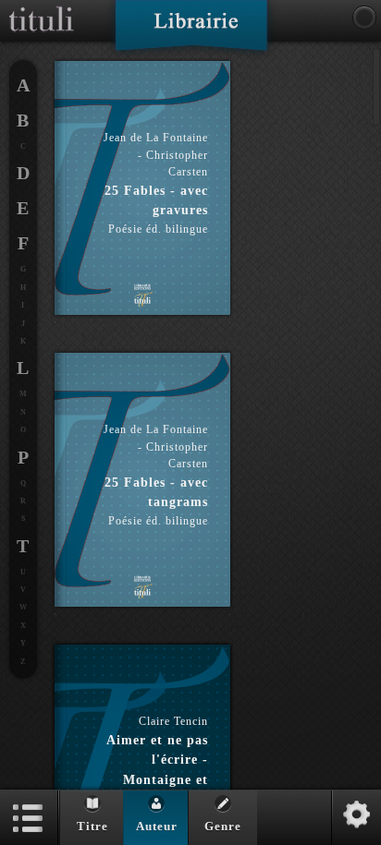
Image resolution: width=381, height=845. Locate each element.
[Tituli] (41, 7)
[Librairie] (191, 31)
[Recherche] (364, 18)
